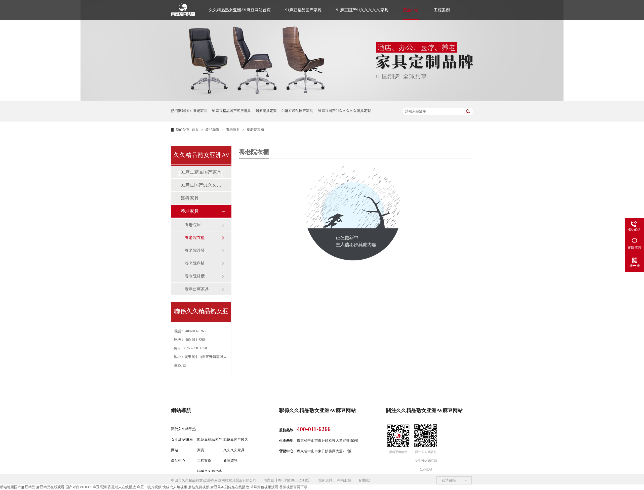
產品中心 (411, 10)
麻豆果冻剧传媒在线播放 (229, 487)
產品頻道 (212, 130)
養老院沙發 (195, 250)
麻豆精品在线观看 (50, 487)
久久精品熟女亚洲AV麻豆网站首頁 (240, 10)
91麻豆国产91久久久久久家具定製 (344, 111)
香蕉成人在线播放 (122, 487)
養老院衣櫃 (255, 130)
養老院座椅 (195, 263)
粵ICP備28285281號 (293, 480)
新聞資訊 (230, 461)
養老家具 (200, 111)
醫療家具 (190, 198)
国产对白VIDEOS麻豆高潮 (86, 487)
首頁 (196, 130)
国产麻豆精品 (24, 487)
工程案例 (442, 10)
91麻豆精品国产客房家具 (231, 111)
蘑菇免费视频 (198, 487)
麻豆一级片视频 (149, 487)
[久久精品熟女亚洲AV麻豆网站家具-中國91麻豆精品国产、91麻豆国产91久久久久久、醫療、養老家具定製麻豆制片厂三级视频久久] (322, 99)
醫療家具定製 (266, 111)
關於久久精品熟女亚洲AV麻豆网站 (183, 439)
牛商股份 (344, 480)
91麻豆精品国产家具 (303, 10)
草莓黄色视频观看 (264, 487)
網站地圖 (7, 487)
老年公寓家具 (197, 289)
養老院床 (193, 225)
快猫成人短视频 (175, 487)
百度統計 (365, 480)
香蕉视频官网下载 (293, 487)
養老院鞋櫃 (195, 276)
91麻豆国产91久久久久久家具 (362, 10)
